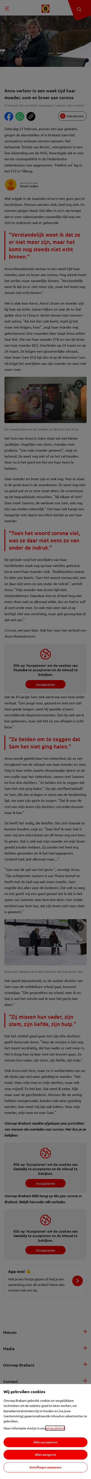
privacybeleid (55, 1428)
